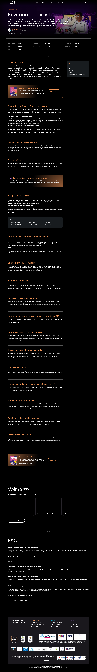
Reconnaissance (62, 2)
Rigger (12, 514)
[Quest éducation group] (11, 3)
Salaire (70, 72)
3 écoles (38, 2)
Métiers (12, 33)
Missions (70, 66)
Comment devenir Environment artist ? (77, 74)
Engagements (71, 2)
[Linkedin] (11, 625)
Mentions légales (64, 667)
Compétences (72, 68)
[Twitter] (44, 626)
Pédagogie (53, 2)
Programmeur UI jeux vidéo (45, 514)
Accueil (9, 33)
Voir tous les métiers (15, 520)
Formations (71, 70)
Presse (86, 2)
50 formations (45, 2)
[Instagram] (39, 626)
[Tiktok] (34, 626)
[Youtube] (37, 626)
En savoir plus (47, 643)
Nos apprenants (30, 2)
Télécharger (53, 91)
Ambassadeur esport (71, 514)
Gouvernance (80, 2)
